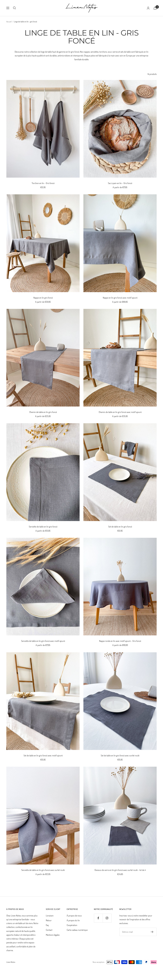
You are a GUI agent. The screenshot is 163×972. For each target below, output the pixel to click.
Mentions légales (53, 934)
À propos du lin (73, 920)
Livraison (49, 915)
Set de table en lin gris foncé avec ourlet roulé (120, 755)
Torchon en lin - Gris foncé (43, 183)
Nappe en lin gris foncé (43, 297)
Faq (47, 925)
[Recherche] (14, 8)
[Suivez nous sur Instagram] (107, 918)
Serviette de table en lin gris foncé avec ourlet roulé (43, 870)
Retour (49, 920)
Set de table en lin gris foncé (120, 526)
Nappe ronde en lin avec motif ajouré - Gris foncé (120, 641)
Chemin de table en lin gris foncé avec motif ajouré (120, 412)
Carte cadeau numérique (77, 930)
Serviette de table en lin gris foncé (43, 526)
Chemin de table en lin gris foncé (43, 412)
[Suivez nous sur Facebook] (98, 918)
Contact (49, 930)
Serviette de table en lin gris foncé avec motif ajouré (43, 641)
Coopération (72, 925)
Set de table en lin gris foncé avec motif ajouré (43, 755)
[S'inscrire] (152, 932)
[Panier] (155, 8)
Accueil (9, 21)
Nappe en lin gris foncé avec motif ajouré (120, 297)
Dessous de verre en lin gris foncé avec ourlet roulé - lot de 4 (120, 870)
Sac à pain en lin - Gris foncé (120, 183)
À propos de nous (74, 915)
